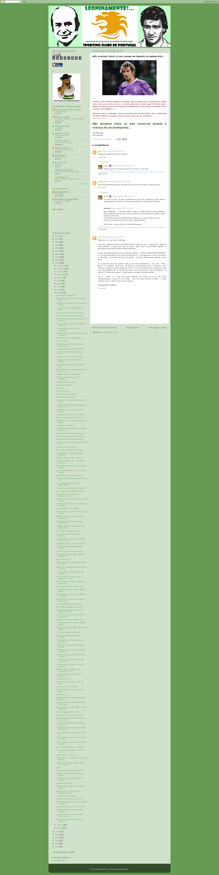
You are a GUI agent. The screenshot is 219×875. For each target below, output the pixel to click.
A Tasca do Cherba (62, 141)
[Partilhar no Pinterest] (126, 139)
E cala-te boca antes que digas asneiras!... (71, 488)
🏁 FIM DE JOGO (61, 157)
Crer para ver (59, 164)
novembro (61, 269)
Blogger (125, 869)
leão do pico (103, 181)
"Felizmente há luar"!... (64, 679)
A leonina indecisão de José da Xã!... (69, 799)
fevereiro (60, 825)
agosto (59, 278)
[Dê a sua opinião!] (119, 139)
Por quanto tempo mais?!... (66, 755)
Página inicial (132, 327)
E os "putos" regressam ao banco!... (69, 531)
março (59, 292)
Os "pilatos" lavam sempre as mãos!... (70, 439)
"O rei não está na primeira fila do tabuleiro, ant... (68, 675)
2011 (57, 847)
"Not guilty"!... (61, 388)
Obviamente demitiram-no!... (66, 295)
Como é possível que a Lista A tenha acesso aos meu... (69, 815)
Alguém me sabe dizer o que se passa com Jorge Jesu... (70, 763)
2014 (57, 838)
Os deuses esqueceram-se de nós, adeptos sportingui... (69, 611)
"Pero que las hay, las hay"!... (66, 394)
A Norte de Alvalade (62, 117)
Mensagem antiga (158, 327)
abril (58, 289)
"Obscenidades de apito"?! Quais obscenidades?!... (68, 484)
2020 (57, 254)
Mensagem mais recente (104, 327)
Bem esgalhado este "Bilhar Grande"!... (70, 491)
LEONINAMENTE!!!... (63, 192)
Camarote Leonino (62, 133)
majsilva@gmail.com (59, 860)
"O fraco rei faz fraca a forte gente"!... (69, 551)
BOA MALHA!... (60, 194)
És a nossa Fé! (60, 162)
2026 (57, 236)
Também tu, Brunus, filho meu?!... (68, 374)
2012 (57, 843)
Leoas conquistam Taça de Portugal (67, 172)
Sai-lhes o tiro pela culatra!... (66, 447)
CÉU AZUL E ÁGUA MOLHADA (66, 199)
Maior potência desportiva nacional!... (69, 316)
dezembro (61, 266)
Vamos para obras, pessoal (64, 142)
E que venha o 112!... (64, 559)
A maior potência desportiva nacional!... (70, 433)
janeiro (59, 828)
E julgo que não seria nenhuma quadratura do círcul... (67, 495)
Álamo (106, 166)
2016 (57, 832)
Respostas (104, 162)
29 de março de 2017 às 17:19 (123, 166)
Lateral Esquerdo (61, 177)
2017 (57, 263)
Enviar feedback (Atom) (110, 332)
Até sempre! (59, 128)
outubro (60, 272)
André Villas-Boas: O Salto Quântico (67, 179)
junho (59, 283)
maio (59, 287)
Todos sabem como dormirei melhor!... (70, 715)
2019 (57, 257)
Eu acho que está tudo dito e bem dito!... (71, 806)
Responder (102, 157)
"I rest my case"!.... (63, 341)
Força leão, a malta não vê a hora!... (69, 357)
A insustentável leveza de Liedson (68, 110)
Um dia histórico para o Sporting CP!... (70, 770)
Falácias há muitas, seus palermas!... (69, 619)
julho (59, 280)
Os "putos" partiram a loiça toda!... (68, 632)
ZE (99, 237)
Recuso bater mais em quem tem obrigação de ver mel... (68, 577)
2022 (57, 248)
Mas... (58, 767)
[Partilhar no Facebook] (124, 139)
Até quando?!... (61, 694)
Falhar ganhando (60, 111)
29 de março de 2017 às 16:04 (119, 181)
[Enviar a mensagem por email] (117, 139)
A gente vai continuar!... (64, 783)
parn (100, 151)
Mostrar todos (83, 183)
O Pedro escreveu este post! (64, 150)
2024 (57, 242)
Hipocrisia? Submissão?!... (66, 425)
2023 (57, 245)
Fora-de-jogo (60, 155)
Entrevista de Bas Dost (64, 385)
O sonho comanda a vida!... (66, 382)
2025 (57, 239)
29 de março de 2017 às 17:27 (123, 196)
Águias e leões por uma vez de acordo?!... (71, 543)
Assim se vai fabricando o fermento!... (70, 417)
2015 (57, 835)
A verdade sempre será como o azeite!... (71, 414)
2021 (57, 251)
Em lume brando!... (63, 391)
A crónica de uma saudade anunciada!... (70, 436)
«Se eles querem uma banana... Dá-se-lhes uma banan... (70, 539)
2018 (57, 260)
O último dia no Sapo (62, 135)
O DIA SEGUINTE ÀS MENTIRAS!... (69, 338)
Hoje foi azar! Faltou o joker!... (67, 687)
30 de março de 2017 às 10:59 (112, 237)
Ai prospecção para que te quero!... (69, 604)
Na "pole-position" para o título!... (68, 508)
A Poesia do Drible (62, 126)
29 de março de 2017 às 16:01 (113, 151)
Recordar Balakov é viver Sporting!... (69, 458)
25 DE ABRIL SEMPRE (62, 201)
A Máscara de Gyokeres (64, 170)
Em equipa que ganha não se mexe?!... (70, 586)
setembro (60, 274)
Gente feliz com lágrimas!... (66, 397)
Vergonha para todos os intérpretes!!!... (70, 349)
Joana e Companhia (62, 148)
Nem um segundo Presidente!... (67, 712)
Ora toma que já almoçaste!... (67, 796)
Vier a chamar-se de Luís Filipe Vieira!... (70, 313)
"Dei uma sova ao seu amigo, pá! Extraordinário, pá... (68, 792)
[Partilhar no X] (121, 139)
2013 (57, 841)
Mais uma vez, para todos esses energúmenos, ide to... (68, 670)
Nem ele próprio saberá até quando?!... (70, 747)
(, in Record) (100, 118)
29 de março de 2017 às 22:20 (122, 208)
